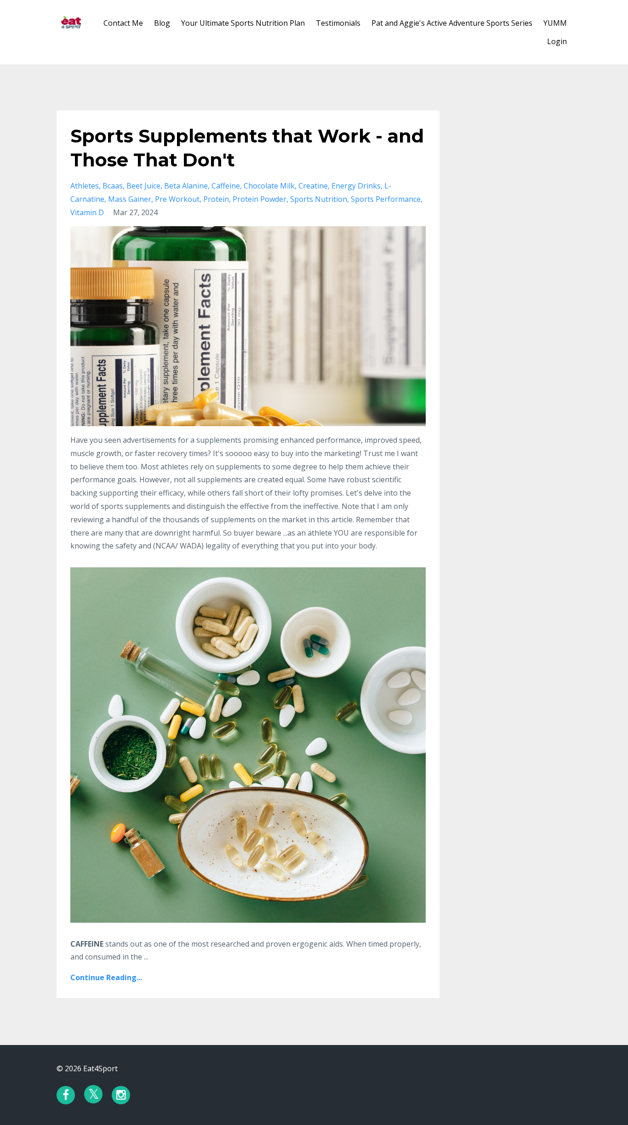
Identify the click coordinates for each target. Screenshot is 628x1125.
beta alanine (186, 186)
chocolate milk (269, 186)
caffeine (225, 186)
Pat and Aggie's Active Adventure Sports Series (451, 23)
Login (557, 41)
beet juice (143, 186)
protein (216, 199)
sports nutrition (318, 199)
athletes (84, 186)
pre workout (177, 199)
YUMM (555, 23)
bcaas (113, 186)
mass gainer (129, 199)
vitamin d (87, 212)
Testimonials (338, 23)
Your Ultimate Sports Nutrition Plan (243, 23)
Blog (162, 23)
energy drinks (356, 186)
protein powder (259, 199)
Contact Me (123, 23)
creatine (313, 186)
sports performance (386, 199)
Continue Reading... (106, 977)
